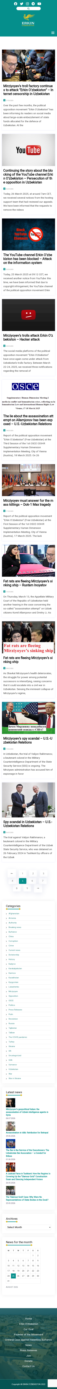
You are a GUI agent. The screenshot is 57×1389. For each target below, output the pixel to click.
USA (10, 1060)
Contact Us (28, 1366)
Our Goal (28, 1329)
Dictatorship (14, 955)
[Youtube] (39, 3)
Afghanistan (14, 913)
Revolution (13, 1019)
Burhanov (13, 932)
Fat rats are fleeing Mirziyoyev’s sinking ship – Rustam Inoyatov (28, 583)
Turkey (11, 1042)
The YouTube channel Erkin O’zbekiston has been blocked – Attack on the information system (27, 259)
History (12, 959)
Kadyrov (12, 964)
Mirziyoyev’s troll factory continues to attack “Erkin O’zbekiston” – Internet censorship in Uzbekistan (28, 90)
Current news (14, 950)
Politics (12, 1005)
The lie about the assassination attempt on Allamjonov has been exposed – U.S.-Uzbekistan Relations (28, 420)
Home (28, 1318)
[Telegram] (33, 3)
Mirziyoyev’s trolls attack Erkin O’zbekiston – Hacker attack (28, 337)
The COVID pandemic (18, 1037)
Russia (11, 1023)
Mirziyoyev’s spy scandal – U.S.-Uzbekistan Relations (27, 740)
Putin (11, 1014)
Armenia (12, 918)
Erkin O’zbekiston (28, 1323)
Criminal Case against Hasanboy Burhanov (28, 1339)
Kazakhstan (14, 977)
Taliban (12, 1032)
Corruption (13, 941)
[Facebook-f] (15, 3)
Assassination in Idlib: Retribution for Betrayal (27, 1132)
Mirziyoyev (13, 991)
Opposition (13, 996)
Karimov (12, 973)
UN (10, 1051)
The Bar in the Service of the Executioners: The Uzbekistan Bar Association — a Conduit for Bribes (27, 1153)
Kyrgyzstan (13, 982)
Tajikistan (13, 1028)
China (11, 936)
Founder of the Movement (28, 1334)
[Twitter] (21, 3)
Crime (11, 945)
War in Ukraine (15, 1078)
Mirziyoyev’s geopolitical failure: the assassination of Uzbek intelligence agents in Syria (27, 1112)
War (10, 1074)
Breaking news (15, 927)
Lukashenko (14, 987)
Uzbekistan (13, 1069)
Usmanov (13, 1065)
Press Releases (15, 1010)
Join (28, 1355)
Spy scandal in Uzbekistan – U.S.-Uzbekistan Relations (27, 824)
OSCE (11, 1000)
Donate (28, 1360)
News (28, 1345)
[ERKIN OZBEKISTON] (28, 19)
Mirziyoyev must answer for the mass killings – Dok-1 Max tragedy (28, 502)
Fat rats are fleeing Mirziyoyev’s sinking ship (28, 660)
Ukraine (12, 1046)
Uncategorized (15, 1055)
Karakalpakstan (15, 968)
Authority (13, 923)
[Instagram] (27, 3)
